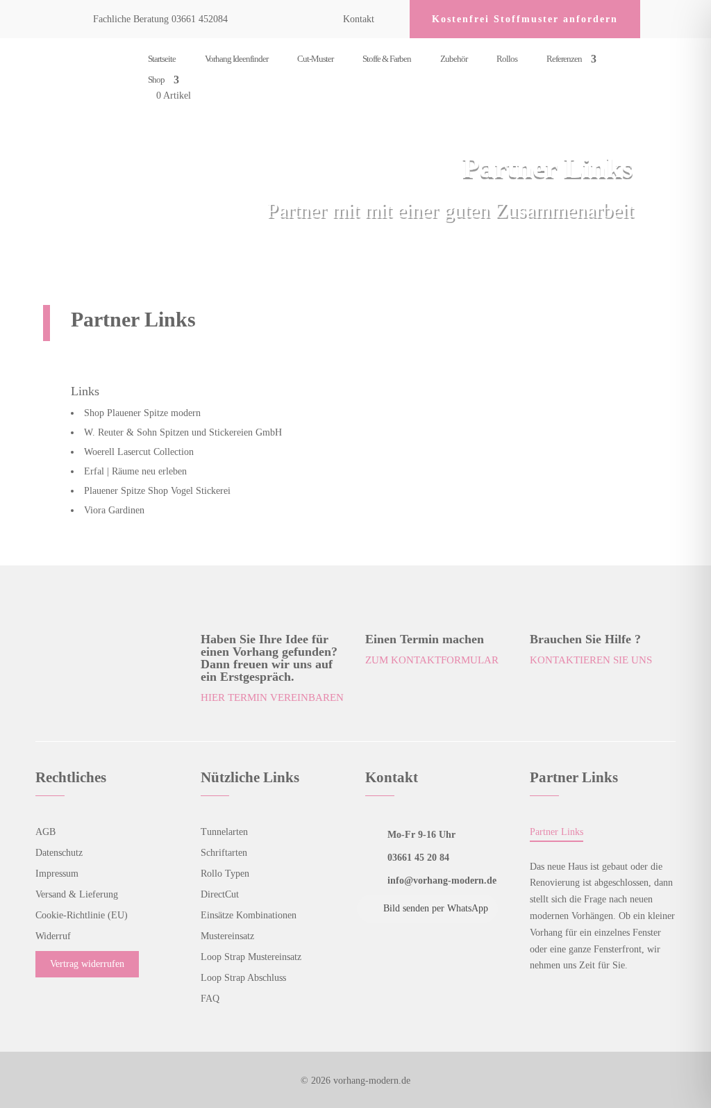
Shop (156, 80)
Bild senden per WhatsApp (435, 908)
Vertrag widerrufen (87, 964)
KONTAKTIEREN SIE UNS (591, 659)
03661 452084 (200, 19)
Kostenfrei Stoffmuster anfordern (525, 19)
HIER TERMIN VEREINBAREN (272, 697)
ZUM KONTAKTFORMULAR (432, 659)
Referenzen (564, 59)
